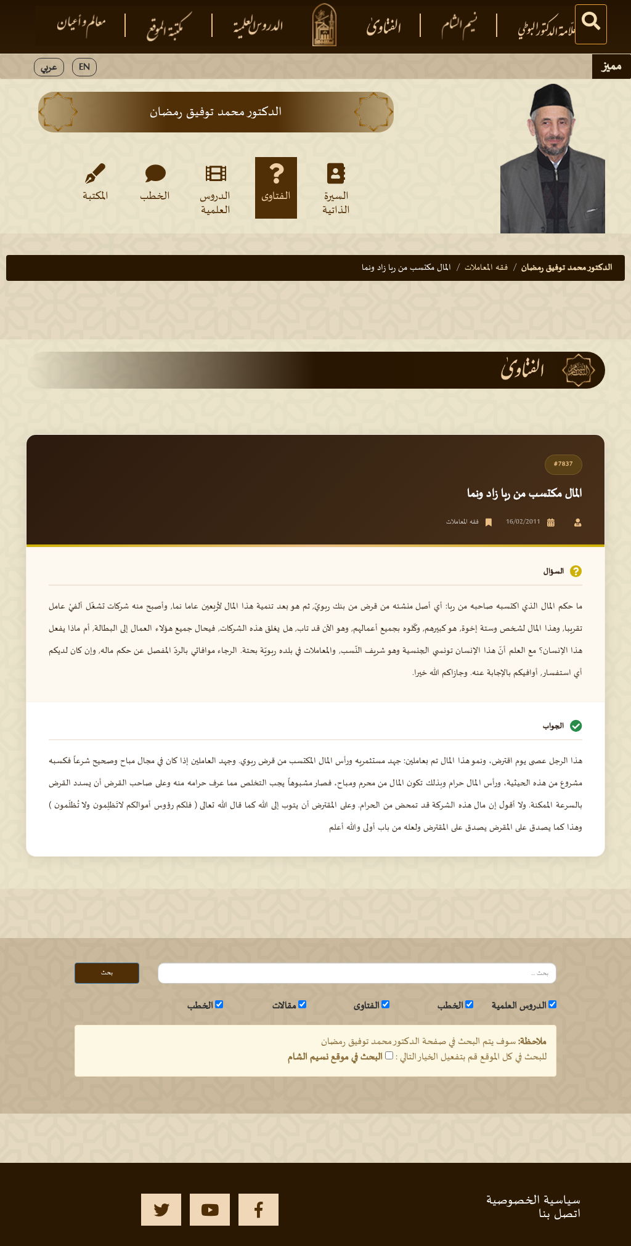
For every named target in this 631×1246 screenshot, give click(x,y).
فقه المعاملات (486, 267)
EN (84, 67)
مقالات (284, 1006)
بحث (107, 973)
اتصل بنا (559, 1214)
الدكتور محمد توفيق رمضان (567, 267)
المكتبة (95, 196)
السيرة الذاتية (336, 203)
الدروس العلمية (215, 203)
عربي (49, 67)
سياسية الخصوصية (533, 1200)
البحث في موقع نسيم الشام (335, 1057)
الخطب (155, 196)
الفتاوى (276, 196)
